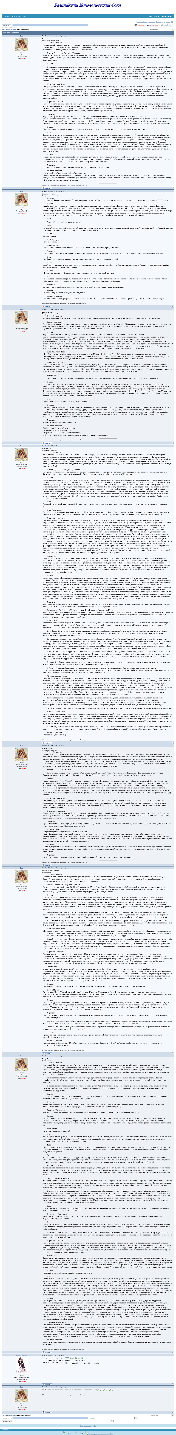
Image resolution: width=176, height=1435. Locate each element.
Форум (3, 29)
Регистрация (16, 16)
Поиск (168, 22)
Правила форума (160, 22)
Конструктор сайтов (85, 1426)
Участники (151, 22)
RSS (172, 22)
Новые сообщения (142, 22)
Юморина (13, 29)
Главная (6, 16)
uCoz (95, 1426)
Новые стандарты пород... (23, 29)
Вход (24, 16)
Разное (8, 29)
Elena (21, 36)
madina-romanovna (18, 27)
